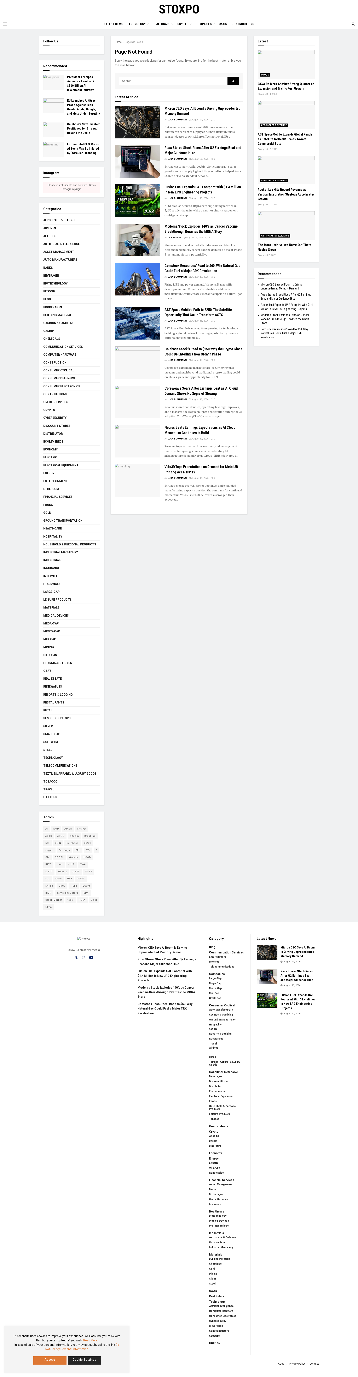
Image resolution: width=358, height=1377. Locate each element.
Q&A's (47, 670)
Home (118, 42)
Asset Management (58, 251)
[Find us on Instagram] (83, 957)
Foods (48, 505)
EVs (88, 850)
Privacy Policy (297, 1363)
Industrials (52, 560)
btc (47, 843)
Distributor (53, 433)
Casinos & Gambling (58, 323)
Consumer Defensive (59, 378)
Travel (48, 789)
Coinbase (73, 843)
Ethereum (51, 489)
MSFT (76, 871)
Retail (48, 710)
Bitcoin (49, 291)
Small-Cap (51, 734)
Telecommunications (60, 765)
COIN (58, 843)
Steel (47, 750)
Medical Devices (56, 615)
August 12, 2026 (199, 399)
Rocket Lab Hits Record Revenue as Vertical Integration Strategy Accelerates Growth (286, 194)
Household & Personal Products (69, 544)
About (281, 1363)
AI (46, 828)
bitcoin (74, 836)
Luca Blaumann (177, 119)
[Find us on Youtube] (91, 957)
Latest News (113, 24)
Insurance (51, 568)
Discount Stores (56, 425)
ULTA (48, 907)
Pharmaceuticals (57, 663)
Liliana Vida (174, 237)
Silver (48, 726)
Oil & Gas (50, 655)
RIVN (48, 893)
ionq (60, 864)
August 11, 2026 (199, 478)
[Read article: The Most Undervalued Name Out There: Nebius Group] (286, 225)
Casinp (48, 331)
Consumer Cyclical (58, 370)
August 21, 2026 (199, 119)
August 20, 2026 (199, 159)
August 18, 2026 (199, 320)
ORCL (62, 886)
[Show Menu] (5, 24)
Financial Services (58, 496)
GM (47, 857)
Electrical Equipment (61, 465)
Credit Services (55, 402)
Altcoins (50, 236)
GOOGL (59, 857)
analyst (81, 828)
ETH (77, 850)
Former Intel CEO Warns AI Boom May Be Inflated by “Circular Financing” (83, 148)
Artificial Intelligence (61, 244)
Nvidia (49, 886)
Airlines (49, 228)
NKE (69, 878)
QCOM (86, 886)
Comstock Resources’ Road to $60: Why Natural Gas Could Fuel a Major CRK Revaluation (284, 333)
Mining (48, 647)
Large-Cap (51, 591)
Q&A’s (223, 24)
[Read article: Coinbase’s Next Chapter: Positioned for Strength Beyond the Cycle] (53, 129)
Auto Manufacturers (60, 259)
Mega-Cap (51, 623)
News (58, 878)
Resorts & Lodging (58, 694)
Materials (51, 607)
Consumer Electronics (61, 386)
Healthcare (161, 24)
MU (47, 878)
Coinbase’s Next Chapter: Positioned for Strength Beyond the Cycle (83, 128)
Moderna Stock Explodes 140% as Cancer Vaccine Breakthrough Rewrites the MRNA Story (285, 319)
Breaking (90, 836)
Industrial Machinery (60, 552)
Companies (204, 24)
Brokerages (52, 307)
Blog (47, 299)
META (48, 871)
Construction (55, 362)
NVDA (81, 878)
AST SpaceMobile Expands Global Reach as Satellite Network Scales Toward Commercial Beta (285, 139)
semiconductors (67, 893)
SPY (86, 893)
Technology (136, 24)
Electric (50, 457)
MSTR (88, 871)
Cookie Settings (84, 1359)
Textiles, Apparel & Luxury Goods (70, 773)
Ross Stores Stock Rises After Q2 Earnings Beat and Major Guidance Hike (297, 975)
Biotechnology (55, 283)
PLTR (74, 886)
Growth (73, 857)
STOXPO (179, 9)
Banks (48, 267)
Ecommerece (53, 441)
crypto (49, 850)
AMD (56, 828)
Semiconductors (57, 718)
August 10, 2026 (268, 149)
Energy (48, 473)
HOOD (87, 857)
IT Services (51, 584)
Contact (314, 1363)
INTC (48, 864)
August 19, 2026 (194, 237)
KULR (71, 864)
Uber (94, 900)
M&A (83, 864)
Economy (50, 449)
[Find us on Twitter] (76, 957)
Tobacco (50, 781)
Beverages (51, 275)
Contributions (243, 24)
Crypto (183, 24)
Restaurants (53, 702)
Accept (50, 1359)
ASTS (48, 836)
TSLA (82, 900)
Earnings (64, 850)
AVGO (60, 836)
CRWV (87, 843)
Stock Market (53, 900)
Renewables (52, 686)
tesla (71, 900)
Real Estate (52, 678)
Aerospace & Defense (59, 220)
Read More (90, 1340)
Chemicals (51, 338)
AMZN (68, 828)
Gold (47, 512)
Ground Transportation (62, 520)
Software (51, 742)
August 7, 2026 (268, 255)
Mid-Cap (49, 639)
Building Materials (58, 315)
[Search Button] (353, 24)
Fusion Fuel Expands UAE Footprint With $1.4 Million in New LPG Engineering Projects (165, 975)
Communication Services (63, 346)
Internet (50, 576)
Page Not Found (134, 42)
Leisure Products (57, 599)
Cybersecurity (55, 417)
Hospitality (52, 536)
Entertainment (55, 481)
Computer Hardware (59, 354)
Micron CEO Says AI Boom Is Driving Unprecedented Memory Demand (298, 952)
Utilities (50, 797)
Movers (62, 871)
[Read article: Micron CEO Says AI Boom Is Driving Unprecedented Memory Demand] (137, 122)
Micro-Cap (51, 631)
